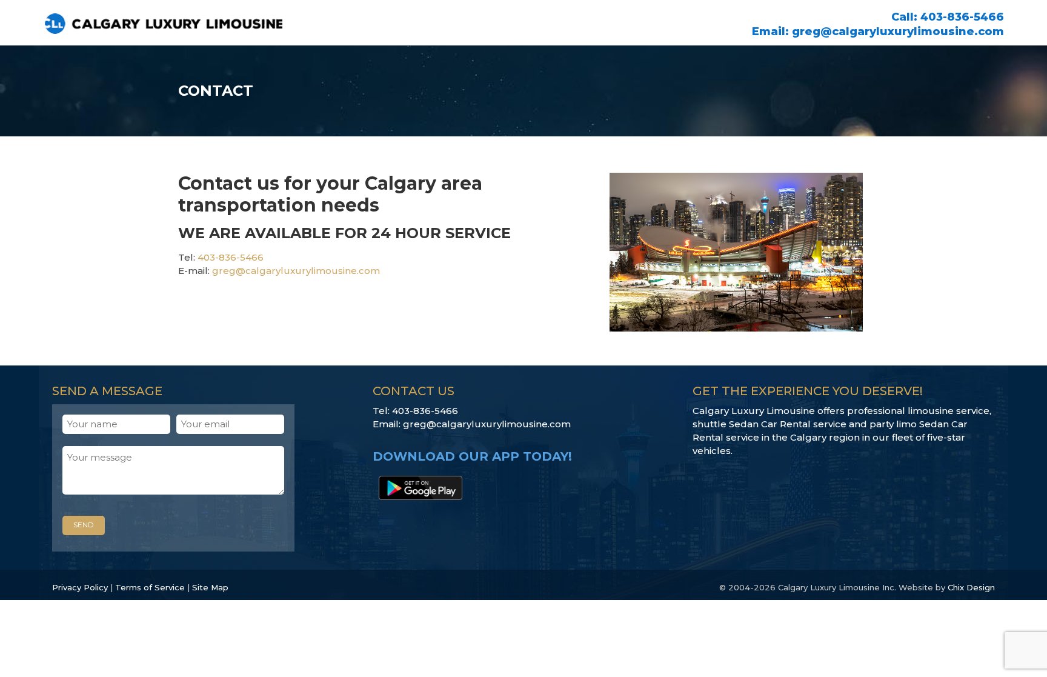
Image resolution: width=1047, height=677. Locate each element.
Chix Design (971, 587)
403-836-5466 (962, 17)
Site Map (210, 587)
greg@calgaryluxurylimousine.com (898, 31)
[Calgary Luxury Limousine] (191, 21)
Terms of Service (150, 587)
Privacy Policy (80, 587)
